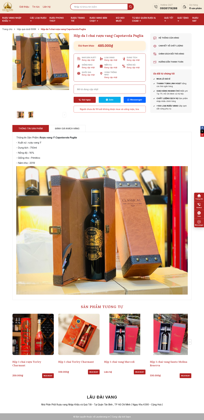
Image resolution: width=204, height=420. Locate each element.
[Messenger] (135, 100)
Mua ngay (48, 376)
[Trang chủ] (199, 197)
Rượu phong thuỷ (56, 19)
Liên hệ (46, 6)
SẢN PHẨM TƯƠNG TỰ (102, 307)
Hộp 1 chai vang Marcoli (119, 361)
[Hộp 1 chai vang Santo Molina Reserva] (170, 334)
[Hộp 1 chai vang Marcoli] (124, 334)
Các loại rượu (38, 18)
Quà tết (168, 18)
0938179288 (168, 8)
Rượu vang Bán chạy (98, 19)
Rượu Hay (195, 19)
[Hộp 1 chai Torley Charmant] (79, 334)
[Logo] (7, 6)
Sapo (128, 416)
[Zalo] (110, 100)
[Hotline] (85, 100)
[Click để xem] (40, 61)
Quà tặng (183, 18)
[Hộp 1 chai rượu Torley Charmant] (33, 334)
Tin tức (36, 6)
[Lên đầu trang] (199, 415)
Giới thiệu (24, 6)
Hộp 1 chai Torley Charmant (76, 361)
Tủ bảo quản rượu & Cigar (144, 19)
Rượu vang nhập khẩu (11, 19)
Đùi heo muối (120, 19)
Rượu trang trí (78, 19)
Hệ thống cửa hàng (169, 38)
